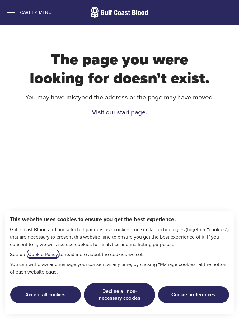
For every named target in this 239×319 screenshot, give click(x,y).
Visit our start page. (119, 112)
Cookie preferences (193, 294)
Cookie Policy (43, 254)
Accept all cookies (45, 294)
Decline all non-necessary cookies (119, 295)
